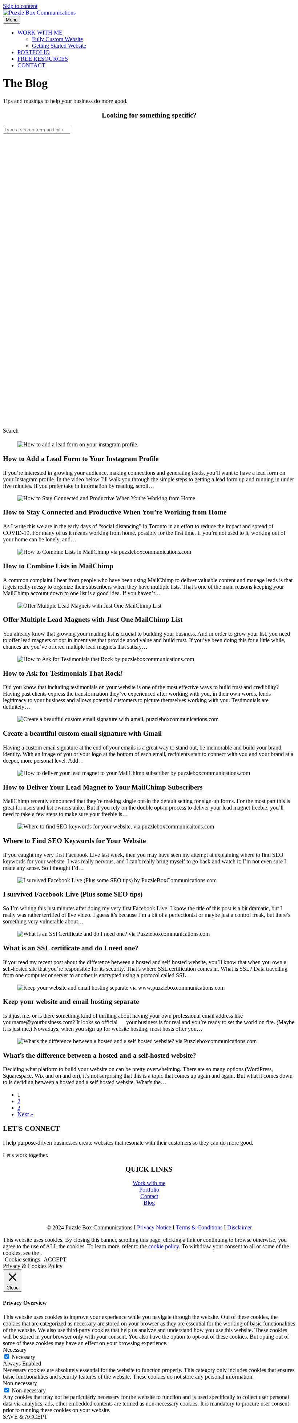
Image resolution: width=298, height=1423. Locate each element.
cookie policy (163, 1246)
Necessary (23, 1357)
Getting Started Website (59, 46)
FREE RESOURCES (42, 59)
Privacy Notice (154, 1227)
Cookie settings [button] (22, 1259)
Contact (149, 1196)
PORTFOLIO (33, 52)
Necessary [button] (15, 1350)
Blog (149, 1203)
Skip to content (20, 6)
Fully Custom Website (57, 39)
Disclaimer (239, 1227)
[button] (11, 431)
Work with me (149, 1183)
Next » (25, 1114)
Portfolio (149, 1190)
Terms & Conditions (199, 1227)
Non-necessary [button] (20, 1383)
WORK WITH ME (40, 32)
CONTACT (31, 65)
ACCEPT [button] (55, 1259)
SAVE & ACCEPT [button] (25, 1417)
